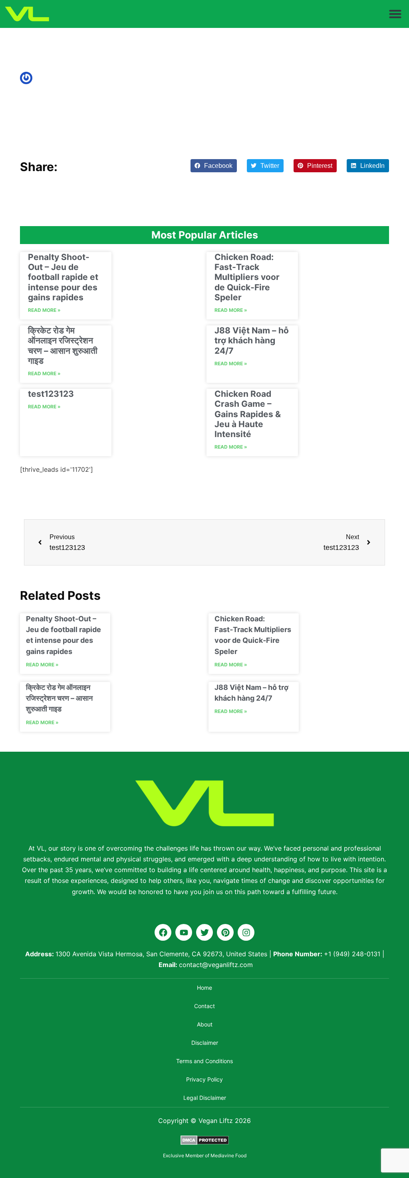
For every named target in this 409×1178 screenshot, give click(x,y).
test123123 (51, 394)
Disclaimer (204, 1042)
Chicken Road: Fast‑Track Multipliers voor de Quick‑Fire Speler (247, 277)
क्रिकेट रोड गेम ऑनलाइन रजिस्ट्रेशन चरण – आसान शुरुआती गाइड (62, 345)
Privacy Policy (204, 1079)
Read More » (44, 310)
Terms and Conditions (204, 1061)
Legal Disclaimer (204, 1097)
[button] (395, 14)
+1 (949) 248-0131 (352, 954)
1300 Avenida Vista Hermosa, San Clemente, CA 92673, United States (161, 954)
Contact (204, 1006)
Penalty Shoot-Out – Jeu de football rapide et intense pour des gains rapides (63, 277)
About (204, 1024)
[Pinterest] (225, 932)
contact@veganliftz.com (216, 965)
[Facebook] (163, 932)
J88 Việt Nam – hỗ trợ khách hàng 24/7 (251, 340)
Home (204, 987)
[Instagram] (246, 932)
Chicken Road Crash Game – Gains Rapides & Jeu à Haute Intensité (247, 414)
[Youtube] (183, 932)
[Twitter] (204, 932)
